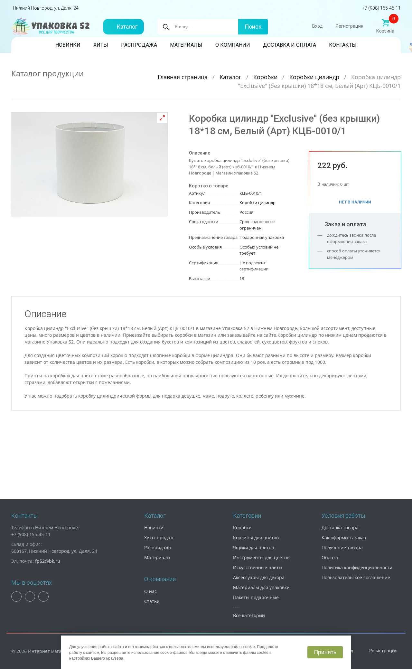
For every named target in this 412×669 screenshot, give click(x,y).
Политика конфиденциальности (357, 567)
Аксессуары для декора (259, 577)
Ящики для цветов (253, 547)
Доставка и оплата (289, 45)
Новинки (67, 45)
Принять (325, 652)
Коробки (266, 77)
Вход (317, 26)
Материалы (186, 45)
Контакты (343, 45)
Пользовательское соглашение (356, 577)
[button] (162, 118)
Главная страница (183, 77)
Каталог (127, 26)
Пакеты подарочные (256, 597)
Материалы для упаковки (261, 587)
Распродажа (139, 45)
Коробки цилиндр (315, 77)
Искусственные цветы (257, 567)
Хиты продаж (158, 537)
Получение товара (342, 547)
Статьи (152, 601)
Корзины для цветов (256, 537)
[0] (385, 23)
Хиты (100, 45)
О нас (150, 591)
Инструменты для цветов (261, 557)
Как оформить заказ (344, 537)
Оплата (330, 557)
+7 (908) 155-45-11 (381, 8)
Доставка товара (340, 527)
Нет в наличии (355, 202)
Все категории (249, 615)
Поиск (253, 26)
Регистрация (349, 26)
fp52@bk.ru (47, 561)
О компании (232, 45)
